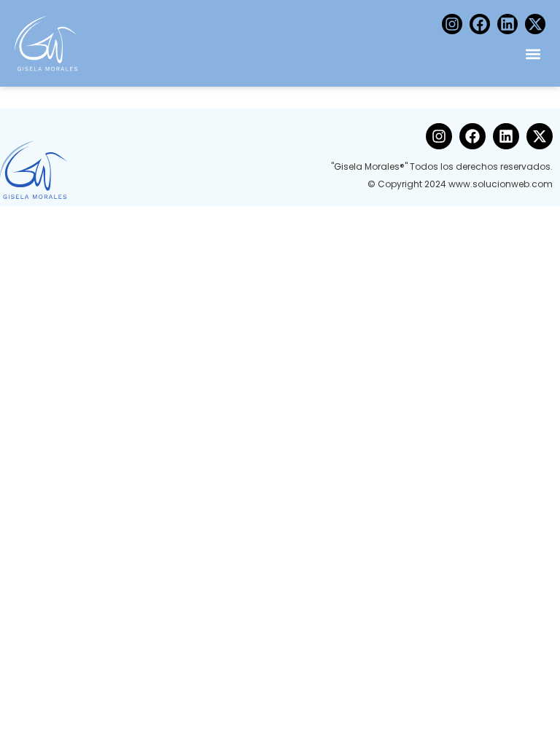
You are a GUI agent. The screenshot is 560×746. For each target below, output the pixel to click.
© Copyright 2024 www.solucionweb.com (460, 184)
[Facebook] (480, 24)
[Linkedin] (507, 24)
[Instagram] (452, 24)
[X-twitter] (535, 24)
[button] (533, 54)
